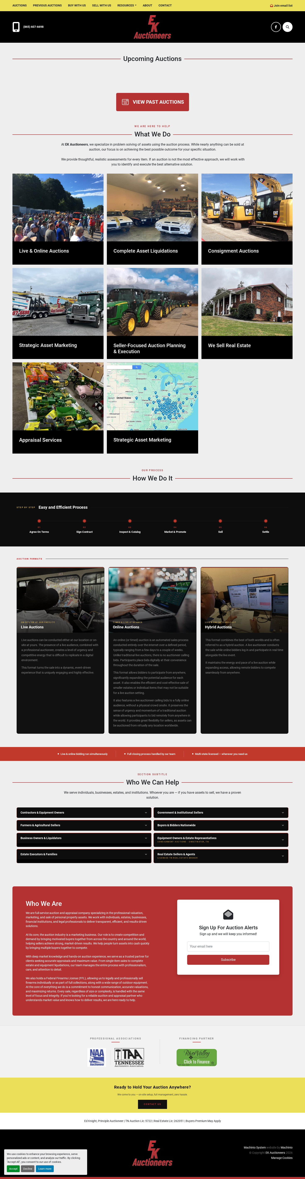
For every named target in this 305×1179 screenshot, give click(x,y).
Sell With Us (101, 5)
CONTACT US (152, 1104)
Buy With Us (77, 5)
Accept (13, 1168)
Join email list (283, 5)
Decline (27, 1168)
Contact (165, 5)
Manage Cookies (282, 1158)
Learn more (44, 1168)
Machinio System (255, 1147)
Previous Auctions (47, 5)
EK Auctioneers (275, 1152)
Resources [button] (125, 5)
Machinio (287, 1147)
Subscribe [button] (228, 960)
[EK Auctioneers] (152, 1153)
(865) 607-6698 (33, 27)
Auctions (19, 5)
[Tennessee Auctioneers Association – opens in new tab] (129, 1057)
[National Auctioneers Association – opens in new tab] (96, 1057)
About (147, 5)
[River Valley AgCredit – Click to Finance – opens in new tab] (197, 1057)
